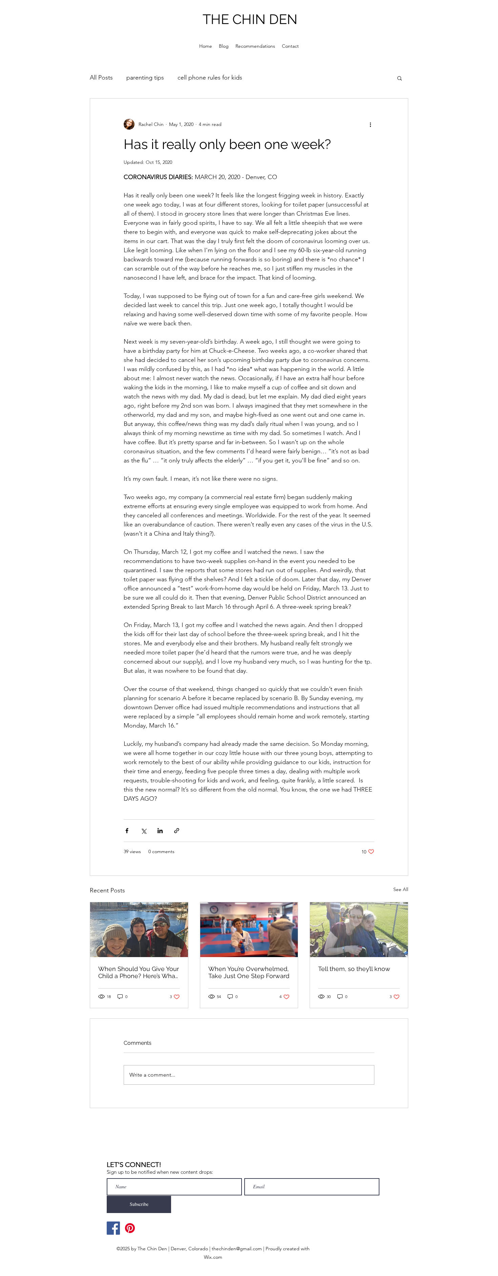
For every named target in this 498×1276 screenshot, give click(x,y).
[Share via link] (176, 830)
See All (400, 889)
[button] (399, 78)
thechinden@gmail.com (237, 1249)
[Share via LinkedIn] (160, 830)
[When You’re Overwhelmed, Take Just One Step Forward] (249, 929)
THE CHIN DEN (250, 19)
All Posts (101, 77)
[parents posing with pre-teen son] (139, 929)
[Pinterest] (130, 1228)
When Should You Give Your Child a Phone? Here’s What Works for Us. (138, 972)
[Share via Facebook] (127, 830)
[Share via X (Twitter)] (143, 830)
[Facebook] (113, 1228)
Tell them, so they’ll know (354, 968)
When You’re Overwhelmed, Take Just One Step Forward (248, 972)
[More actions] (370, 124)
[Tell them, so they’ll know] (359, 929)
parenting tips (145, 77)
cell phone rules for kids (210, 77)
